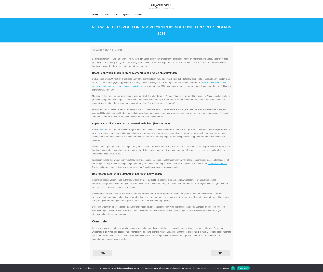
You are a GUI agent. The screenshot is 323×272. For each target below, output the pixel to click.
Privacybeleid (243, 268)
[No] (320, 268)
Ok (233, 268)
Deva (107, 50)
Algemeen (119, 50)
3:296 (100, 129)
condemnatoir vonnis (217, 164)
